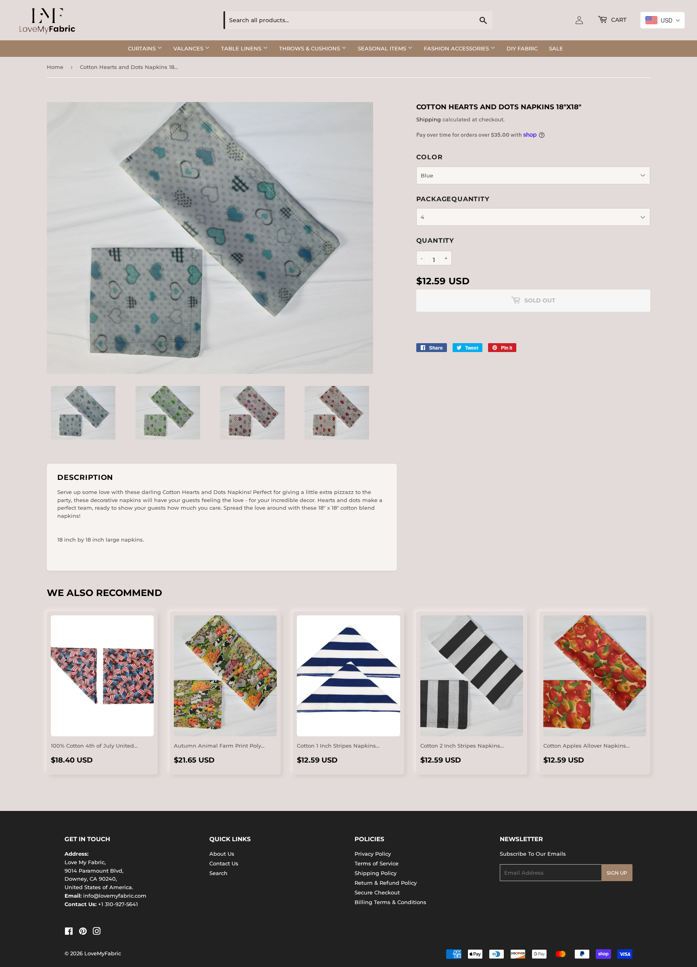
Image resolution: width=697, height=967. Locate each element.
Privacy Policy (373, 853)
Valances (189, 48)
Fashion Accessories (457, 48)
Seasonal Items (383, 48)
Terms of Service (377, 863)
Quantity (435, 240)
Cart (617, 19)
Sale (556, 48)
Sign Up (617, 873)
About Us (221, 853)
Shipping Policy (375, 873)
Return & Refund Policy (386, 882)
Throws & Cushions (310, 48)
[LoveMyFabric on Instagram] (97, 932)
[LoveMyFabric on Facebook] (69, 932)
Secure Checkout (377, 892)
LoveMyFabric (102, 953)
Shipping (428, 119)
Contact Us (223, 863)
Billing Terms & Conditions (390, 902)
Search (218, 873)
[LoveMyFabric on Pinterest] (83, 932)
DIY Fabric (522, 48)
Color (429, 157)
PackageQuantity (453, 199)
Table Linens (242, 48)
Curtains (142, 48)
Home (55, 67)
